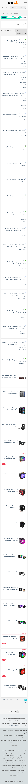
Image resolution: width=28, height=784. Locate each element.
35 (4, 700)
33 (11, 700)
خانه (26, 13)
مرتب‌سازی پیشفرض (20, 31)
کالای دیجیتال (16, 13)
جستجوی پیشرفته (20, 33)
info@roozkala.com (14, 726)
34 (7, 700)
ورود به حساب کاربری (7, 7)
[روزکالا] (12, 2)
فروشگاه (22, 13)
